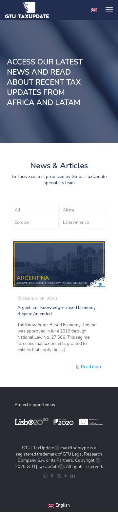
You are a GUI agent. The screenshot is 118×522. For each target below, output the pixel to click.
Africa (68, 210)
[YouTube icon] (66, 476)
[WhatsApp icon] (45, 476)
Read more (91, 367)
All (17, 210)
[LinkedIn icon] (72, 476)
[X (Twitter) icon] (59, 476)
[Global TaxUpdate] (27, 10)
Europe (22, 222)
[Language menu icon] (94, 10)
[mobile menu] (109, 9)
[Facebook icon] (52, 476)
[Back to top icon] (109, 512)
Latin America (76, 222)
